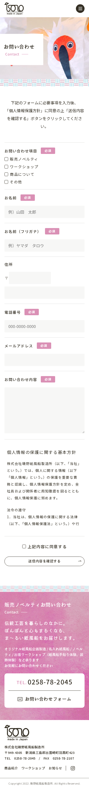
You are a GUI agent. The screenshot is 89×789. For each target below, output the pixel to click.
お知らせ (55, 768)
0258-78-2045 (44, 682)
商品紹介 (11, 768)
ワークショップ (33, 768)
